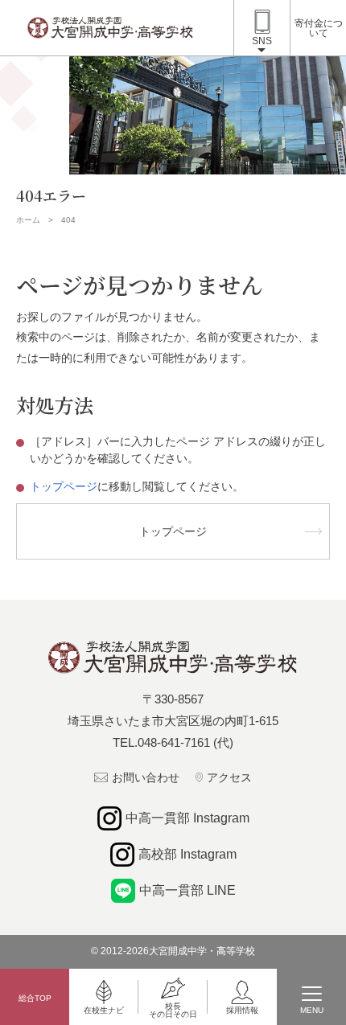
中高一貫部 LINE (187, 890)
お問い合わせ (145, 777)
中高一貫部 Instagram (187, 818)
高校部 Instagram (187, 854)
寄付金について (319, 28)
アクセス (229, 777)
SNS (262, 41)
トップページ (63, 486)
